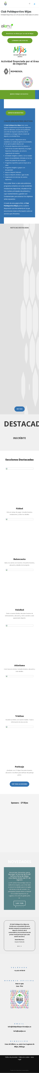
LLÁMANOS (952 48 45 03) (20, 40)
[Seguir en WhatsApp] (12, 20)
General (16, 244)
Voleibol (19, 609)
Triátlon (19, 716)
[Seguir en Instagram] (8, 20)
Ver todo (19, 409)
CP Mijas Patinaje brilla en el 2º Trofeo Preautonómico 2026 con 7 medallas (19, 355)
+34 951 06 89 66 (19, 970)
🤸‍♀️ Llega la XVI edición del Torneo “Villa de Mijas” (19, 241)
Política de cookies (24, 1057)
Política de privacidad (11, 1057)
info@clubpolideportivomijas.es (19, 1026)
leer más (8, 253)
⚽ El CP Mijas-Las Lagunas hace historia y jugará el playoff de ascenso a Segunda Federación (19, 269)
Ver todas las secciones (19, 784)
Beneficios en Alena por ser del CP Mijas (19, 33)
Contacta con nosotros (15, 113)
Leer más (19, 903)
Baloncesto (20, 559)
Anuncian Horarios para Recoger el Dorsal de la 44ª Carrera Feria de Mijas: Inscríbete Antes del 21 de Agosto (19, 876)
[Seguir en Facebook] (2, 20)
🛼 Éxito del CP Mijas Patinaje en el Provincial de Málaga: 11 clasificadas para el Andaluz (18, 298)
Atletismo (19, 665)
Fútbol (16, 273)
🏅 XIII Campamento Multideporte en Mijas (18, 382)
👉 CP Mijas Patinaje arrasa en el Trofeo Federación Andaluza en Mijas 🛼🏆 (19, 328)
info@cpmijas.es (19, 1031)
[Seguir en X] (5, 20)
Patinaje (17, 301)
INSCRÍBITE (19, 438)
